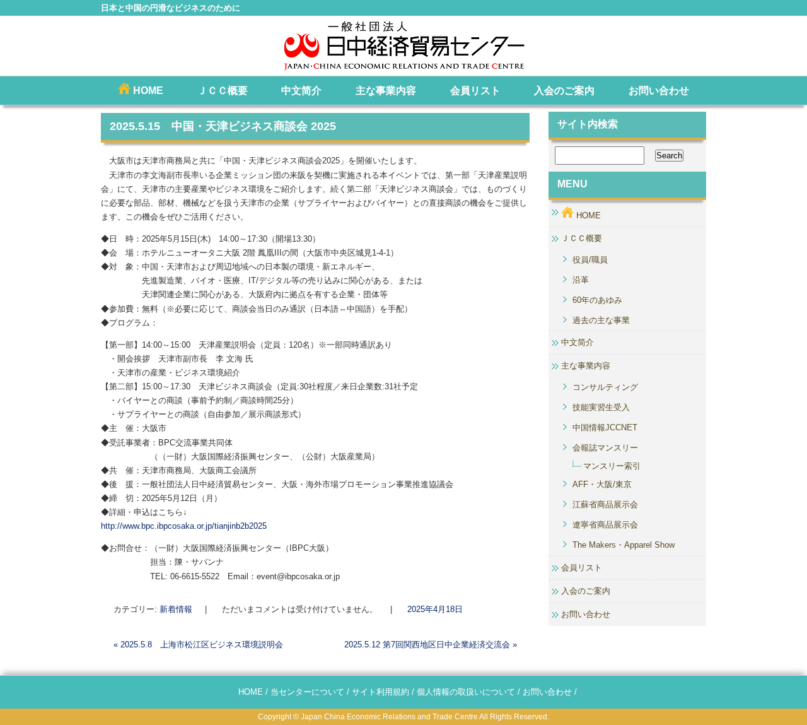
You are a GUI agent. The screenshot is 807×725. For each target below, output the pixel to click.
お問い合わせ (659, 90)
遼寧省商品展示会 (605, 524)
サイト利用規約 (380, 692)
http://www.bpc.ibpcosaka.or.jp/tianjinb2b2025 (184, 526)
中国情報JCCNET (604, 427)
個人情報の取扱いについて (466, 692)
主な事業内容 (386, 90)
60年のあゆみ (597, 300)
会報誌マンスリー (605, 447)
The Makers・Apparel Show (623, 545)
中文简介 (301, 90)
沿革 (580, 280)
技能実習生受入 (601, 407)
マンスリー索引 (612, 466)
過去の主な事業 (601, 320)
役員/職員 (590, 259)
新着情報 (176, 609)
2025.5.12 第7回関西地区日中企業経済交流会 (430, 644)
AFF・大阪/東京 (602, 484)
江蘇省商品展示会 (605, 504)
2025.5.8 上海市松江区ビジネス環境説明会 (198, 644)
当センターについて (307, 692)
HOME (147, 90)
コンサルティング (605, 387)
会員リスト (475, 90)
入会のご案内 (564, 90)
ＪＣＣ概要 (222, 90)
